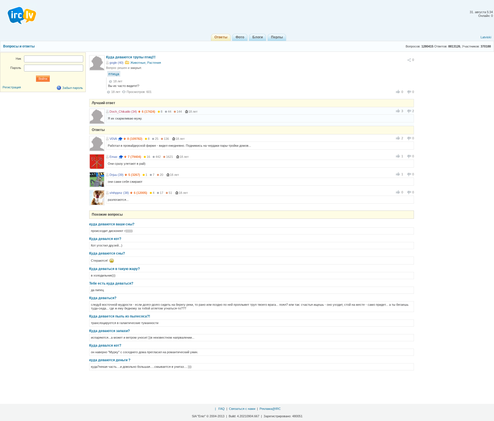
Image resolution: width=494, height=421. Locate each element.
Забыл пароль (72, 88)
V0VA (113, 138)
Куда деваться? (102, 298)
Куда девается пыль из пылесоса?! (119, 316)
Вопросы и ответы (19, 46)
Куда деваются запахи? (109, 331)
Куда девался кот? (105, 239)
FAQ (221, 408)
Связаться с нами (242, 408)
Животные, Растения (145, 62)
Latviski (486, 37)
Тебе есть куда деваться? (111, 283)
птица (113, 74)
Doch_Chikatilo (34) (123, 111)
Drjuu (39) (116, 174)
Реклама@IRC (270, 408)
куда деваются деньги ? (109, 360)
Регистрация (12, 87)
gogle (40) (116, 62)
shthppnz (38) (119, 192)
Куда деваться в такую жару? (114, 269)
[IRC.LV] (18, 14)
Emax (113, 156)
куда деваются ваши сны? (111, 224)
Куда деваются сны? (107, 253)
